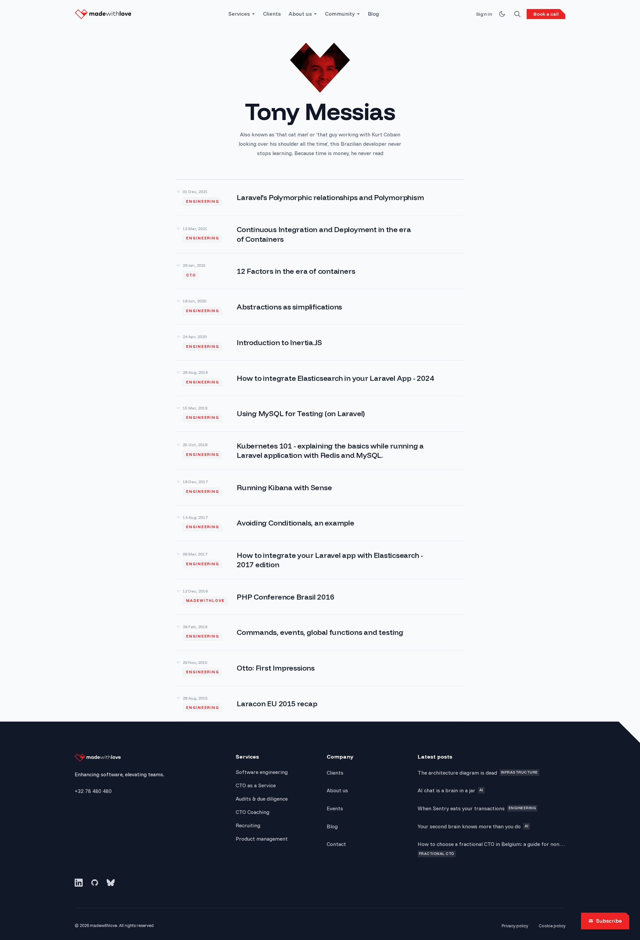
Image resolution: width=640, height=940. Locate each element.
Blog (373, 14)
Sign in (484, 14)
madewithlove (205, 600)
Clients (272, 14)
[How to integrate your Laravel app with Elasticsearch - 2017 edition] (320, 560)
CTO (191, 275)
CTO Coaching (252, 812)
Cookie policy (552, 925)
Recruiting (248, 825)
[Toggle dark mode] (502, 14)
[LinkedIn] (79, 883)
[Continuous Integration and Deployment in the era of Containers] (320, 234)
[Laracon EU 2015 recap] (320, 704)
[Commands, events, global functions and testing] (320, 632)
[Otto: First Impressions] (320, 668)
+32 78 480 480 (93, 791)
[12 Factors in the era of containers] (320, 271)
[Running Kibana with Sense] (320, 487)
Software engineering (262, 772)
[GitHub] (95, 883)
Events (335, 808)
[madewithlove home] (103, 14)
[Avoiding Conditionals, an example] (320, 523)
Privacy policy (515, 925)
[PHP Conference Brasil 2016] (320, 597)
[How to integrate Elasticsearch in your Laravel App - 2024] (320, 378)
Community (340, 14)
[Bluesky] (111, 883)
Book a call (546, 14)
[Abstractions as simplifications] (320, 306)
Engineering (202, 201)
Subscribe (609, 921)
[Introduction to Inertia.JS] (320, 342)
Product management (262, 838)
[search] (517, 14)
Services (239, 14)
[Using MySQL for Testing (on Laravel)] (320, 413)
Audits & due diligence (262, 798)
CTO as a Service (256, 785)
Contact (336, 844)
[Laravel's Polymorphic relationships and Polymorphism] (320, 197)
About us (300, 14)
